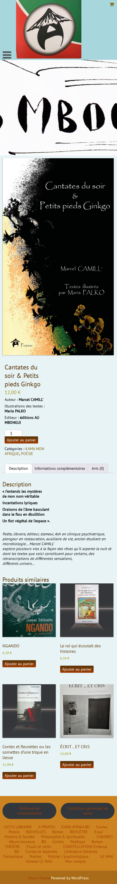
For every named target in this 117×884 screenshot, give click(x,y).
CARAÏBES (105, 836)
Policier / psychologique (68, 856)
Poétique (77, 841)
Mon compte (75, 861)
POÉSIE (27, 453)
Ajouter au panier (21, 439)
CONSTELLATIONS (78, 846)
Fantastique (13, 856)
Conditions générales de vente (87, 811)
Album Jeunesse (22, 841)
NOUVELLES (36, 831)
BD (87, 826)
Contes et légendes (41, 851)
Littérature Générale (80, 851)
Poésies (35, 856)
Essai (98, 831)
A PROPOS (46, 826)
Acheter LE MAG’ (39, 861)
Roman (57, 831)
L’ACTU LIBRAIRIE (18, 826)
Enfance (100, 846)
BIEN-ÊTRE (79, 831)
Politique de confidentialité (29, 811)
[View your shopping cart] (112, 4)
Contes (101, 826)
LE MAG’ (107, 856)
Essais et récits (39, 846)
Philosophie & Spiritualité (63, 836)
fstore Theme (39, 878)
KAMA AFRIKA (72, 826)
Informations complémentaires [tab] (60, 468)
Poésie (14, 831)
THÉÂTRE (12, 846)
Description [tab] (18, 468)
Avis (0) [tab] (98, 468)
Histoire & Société (19, 836)
